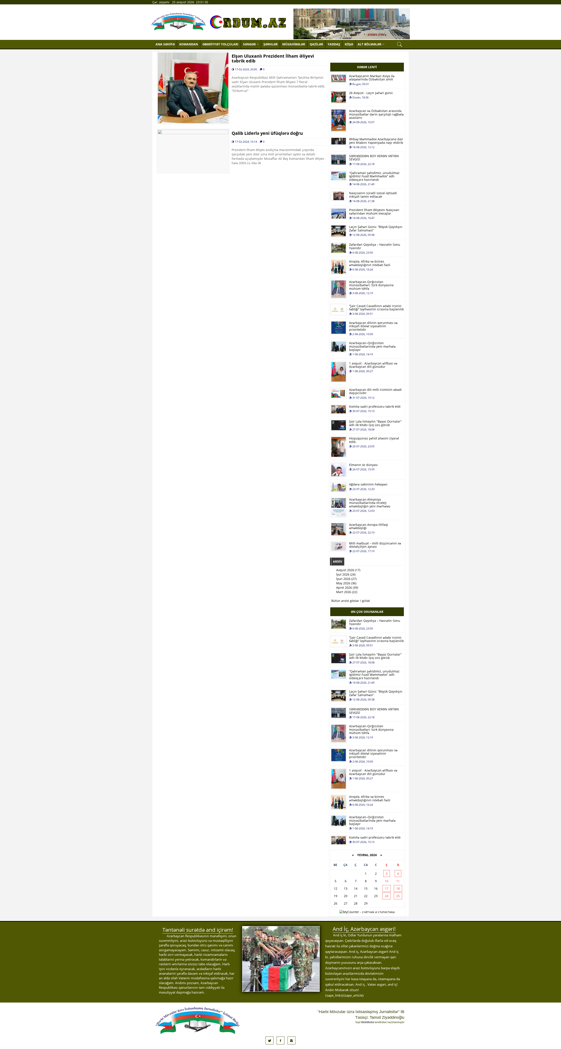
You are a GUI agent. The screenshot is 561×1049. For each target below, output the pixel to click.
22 (365, 896)
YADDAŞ (334, 44)
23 (376, 896)
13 (345, 888)
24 (386, 896)
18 (398, 888)
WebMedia (367, 1022)
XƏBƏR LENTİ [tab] (367, 67)
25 (398, 896)
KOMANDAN (188, 44)
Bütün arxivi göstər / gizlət (350, 601)
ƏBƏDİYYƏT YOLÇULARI (220, 44)
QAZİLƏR (316, 44)
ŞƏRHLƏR (270, 44)
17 (386, 888)
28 (355, 903)
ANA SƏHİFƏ (165, 44)
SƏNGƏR (249, 44)
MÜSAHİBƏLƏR (293, 44)
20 (345, 896)
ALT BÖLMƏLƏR (369, 44)
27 (345, 903)
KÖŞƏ (349, 44)
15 (365, 888)
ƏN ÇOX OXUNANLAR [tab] (367, 612)
